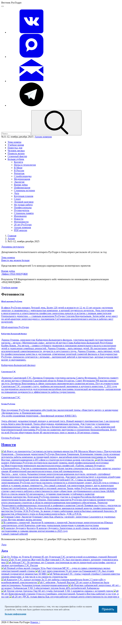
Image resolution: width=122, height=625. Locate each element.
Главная (12, 235)
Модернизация (22, 179)
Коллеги (18, 162)
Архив (11, 238)
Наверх (35, 622)
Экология (19, 182)
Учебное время (16, 145)
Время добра (21, 184)
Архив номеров (43, 136)
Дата (16, 193)
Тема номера (14, 142)
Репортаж (19, 173)
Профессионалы (23, 207)
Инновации (20, 216)
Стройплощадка (22, 176)
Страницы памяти (24, 213)
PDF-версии (20, 230)
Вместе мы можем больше (15, 260)
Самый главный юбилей (14, 534)
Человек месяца (16, 150)
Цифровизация (22, 187)
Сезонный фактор (17, 156)
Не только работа (23, 204)
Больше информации (15, 614)
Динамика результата (12, 246)
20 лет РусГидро (23, 224)
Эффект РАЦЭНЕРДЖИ (14, 274)
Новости (18, 219)
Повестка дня (15, 147)
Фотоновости (21, 221)
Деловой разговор (24, 201)
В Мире (18, 167)
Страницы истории (24, 190)
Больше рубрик (16, 159)
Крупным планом (23, 196)
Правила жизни (16, 153)
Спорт (17, 199)
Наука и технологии (25, 164)
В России (19, 170)
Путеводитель (21, 210)
